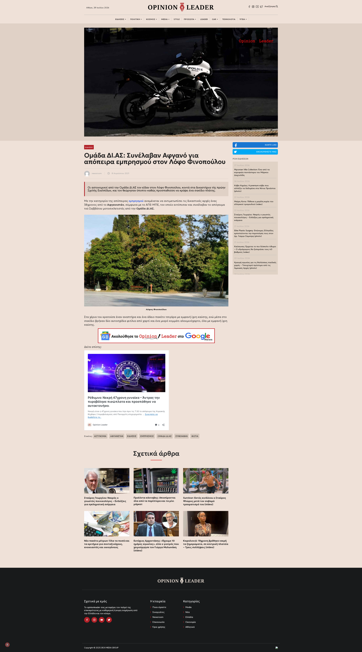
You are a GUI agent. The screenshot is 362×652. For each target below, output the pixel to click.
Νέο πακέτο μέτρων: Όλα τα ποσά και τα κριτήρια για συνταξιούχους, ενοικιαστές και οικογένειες (106, 544)
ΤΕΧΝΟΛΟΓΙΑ (228, 19)
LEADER (204, 19)
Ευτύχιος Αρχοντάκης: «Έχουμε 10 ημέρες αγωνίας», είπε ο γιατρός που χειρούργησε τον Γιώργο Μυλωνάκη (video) (156, 545)
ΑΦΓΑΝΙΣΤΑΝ (116, 436)
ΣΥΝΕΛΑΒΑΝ (181, 436)
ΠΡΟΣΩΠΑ (189, 19)
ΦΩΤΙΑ (194, 436)
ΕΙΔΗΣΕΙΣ (120, 19)
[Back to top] (353, 643)
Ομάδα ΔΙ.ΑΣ (127, 187)
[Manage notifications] (7, 644)
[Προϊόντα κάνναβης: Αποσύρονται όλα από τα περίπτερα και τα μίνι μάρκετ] (156, 480)
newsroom (97, 173)
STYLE (177, 19)
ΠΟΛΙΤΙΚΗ (135, 19)
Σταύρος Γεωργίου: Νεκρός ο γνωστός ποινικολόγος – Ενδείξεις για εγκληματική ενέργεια (105, 501)
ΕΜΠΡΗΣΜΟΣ (147, 436)
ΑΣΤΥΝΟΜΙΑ (100, 436)
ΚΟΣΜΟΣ (151, 19)
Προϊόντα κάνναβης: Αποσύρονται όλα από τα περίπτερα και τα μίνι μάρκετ (154, 501)
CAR (214, 19)
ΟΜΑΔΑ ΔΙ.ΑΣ (165, 436)
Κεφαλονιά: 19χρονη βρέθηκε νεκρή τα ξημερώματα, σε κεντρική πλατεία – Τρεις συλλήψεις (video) (205, 544)
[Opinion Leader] (181, 7)
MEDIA (164, 19)
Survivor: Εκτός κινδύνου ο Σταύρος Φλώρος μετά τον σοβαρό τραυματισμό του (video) (204, 501)
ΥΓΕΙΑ (242, 19)
